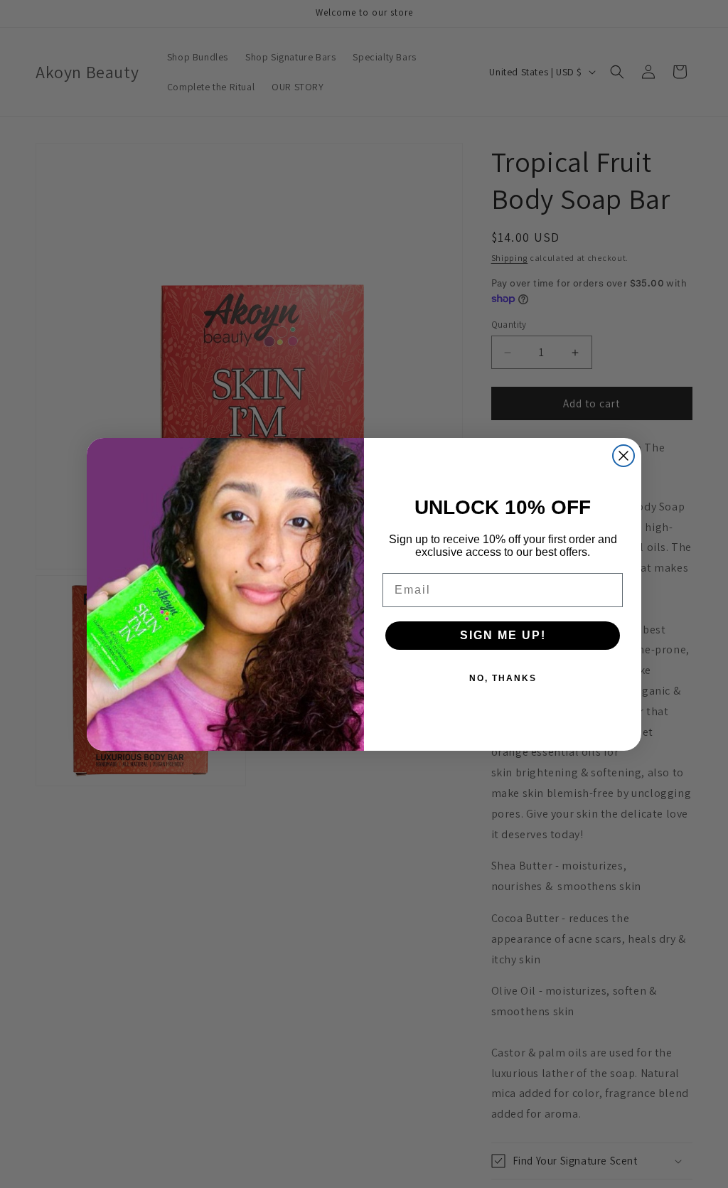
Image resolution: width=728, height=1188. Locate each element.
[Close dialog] (623, 455)
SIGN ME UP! (503, 635)
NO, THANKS (503, 678)
